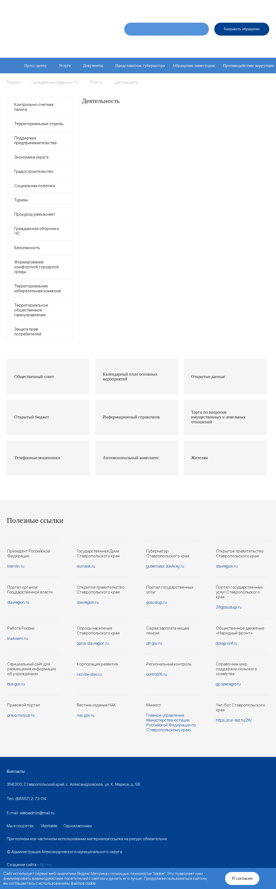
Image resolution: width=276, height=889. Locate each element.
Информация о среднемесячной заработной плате (167, 97)
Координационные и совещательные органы (50, 81)
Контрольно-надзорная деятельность (238, 81)
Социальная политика (34, 185)
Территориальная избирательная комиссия (37, 288)
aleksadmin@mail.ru (37, 813)
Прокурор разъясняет (34, 214)
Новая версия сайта (180, 6)
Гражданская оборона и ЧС (36, 231)
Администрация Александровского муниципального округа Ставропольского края (57, 35)
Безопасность (27, 247)
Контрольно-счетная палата (33, 107)
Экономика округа (31, 157)
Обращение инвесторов (194, 65)
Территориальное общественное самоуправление (31, 310)
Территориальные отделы (38, 123)
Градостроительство (33, 171)
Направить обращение (242, 29)
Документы (93, 65)
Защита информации (115, 81)
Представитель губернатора (140, 65)
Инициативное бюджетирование (170, 81)
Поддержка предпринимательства (35, 140)
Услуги (65, 65)
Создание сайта (21, 864)
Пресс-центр (35, 65)
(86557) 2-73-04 (30, 798)
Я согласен (242, 878)
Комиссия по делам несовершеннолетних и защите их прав (63, 97)
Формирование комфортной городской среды (36, 267)
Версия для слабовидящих (246, 6)
